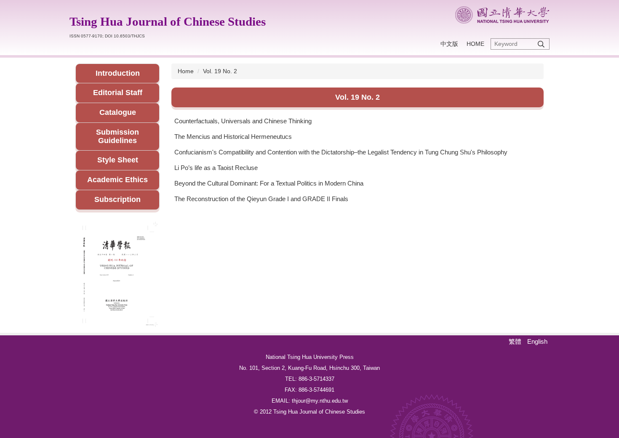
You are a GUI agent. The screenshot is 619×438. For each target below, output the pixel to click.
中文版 (449, 43)
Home (475, 43)
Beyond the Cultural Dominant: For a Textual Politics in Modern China (268, 183)
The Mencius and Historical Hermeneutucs (233, 136)
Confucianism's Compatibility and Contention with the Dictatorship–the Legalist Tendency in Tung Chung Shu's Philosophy (340, 152)
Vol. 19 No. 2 (220, 71)
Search (541, 44)
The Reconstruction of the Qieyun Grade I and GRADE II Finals (261, 198)
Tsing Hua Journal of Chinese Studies (167, 21)
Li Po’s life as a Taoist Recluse (216, 167)
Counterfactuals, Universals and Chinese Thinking (243, 121)
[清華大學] (502, 15)
